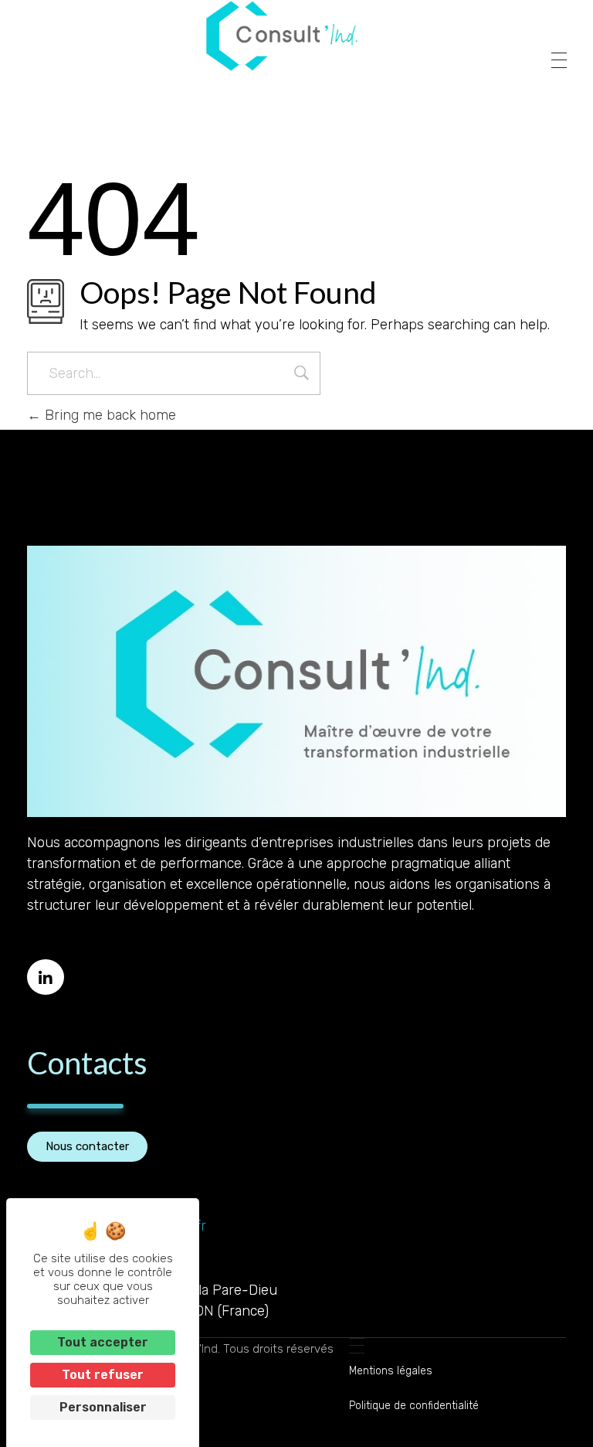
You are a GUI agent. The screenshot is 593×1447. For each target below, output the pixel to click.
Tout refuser (103, 1374)
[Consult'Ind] (282, 36)
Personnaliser (103, 1407)
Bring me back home (108, 415)
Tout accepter (102, 1342)
